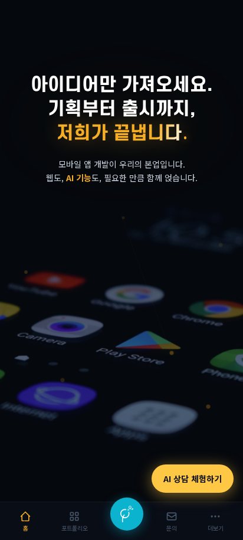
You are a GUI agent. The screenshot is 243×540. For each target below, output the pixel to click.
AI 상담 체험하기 (192, 479)
